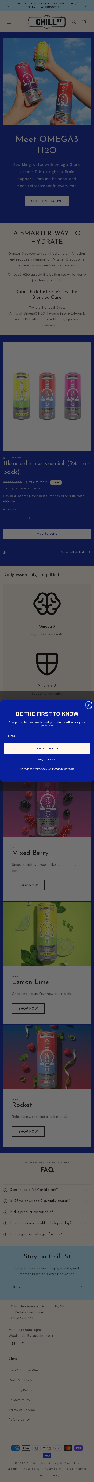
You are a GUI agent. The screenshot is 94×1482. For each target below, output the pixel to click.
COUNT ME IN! (47, 748)
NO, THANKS (47, 759)
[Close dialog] (88, 705)
